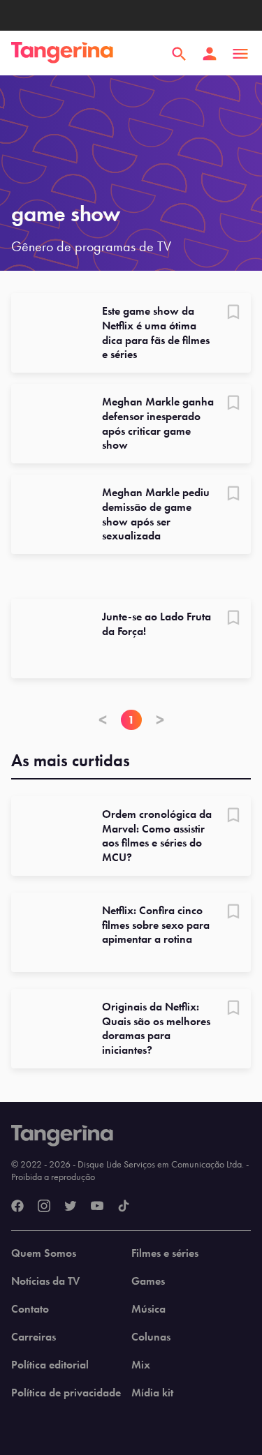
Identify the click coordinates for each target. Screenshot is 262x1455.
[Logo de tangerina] (62, 54)
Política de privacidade (66, 1392)
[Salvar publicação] (233, 313)
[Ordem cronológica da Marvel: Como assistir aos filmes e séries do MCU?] (51, 836)
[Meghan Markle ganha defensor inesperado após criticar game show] (51, 423)
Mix (140, 1365)
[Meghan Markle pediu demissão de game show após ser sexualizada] (51, 514)
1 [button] (131, 719)
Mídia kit (152, 1392)
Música (148, 1309)
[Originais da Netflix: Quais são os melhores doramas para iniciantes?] (51, 1028)
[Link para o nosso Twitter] (70, 1207)
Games (148, 1281)
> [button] (160, 720)
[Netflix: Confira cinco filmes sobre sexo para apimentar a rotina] (51, 932)
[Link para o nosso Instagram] (44, 1207)
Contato (30, 1309)
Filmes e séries (164, 1253)
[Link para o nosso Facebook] (17, 1207)
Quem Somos (43, 1253)
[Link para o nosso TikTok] (123, 1207)
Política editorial (50, 1365)
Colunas (150, 1337)
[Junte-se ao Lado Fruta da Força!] (51, 638)
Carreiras (33, 1337)
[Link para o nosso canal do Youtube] (97, 1207)
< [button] (103, 720)
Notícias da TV (45, 1281)
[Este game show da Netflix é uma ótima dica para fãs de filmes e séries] (51, 333)
